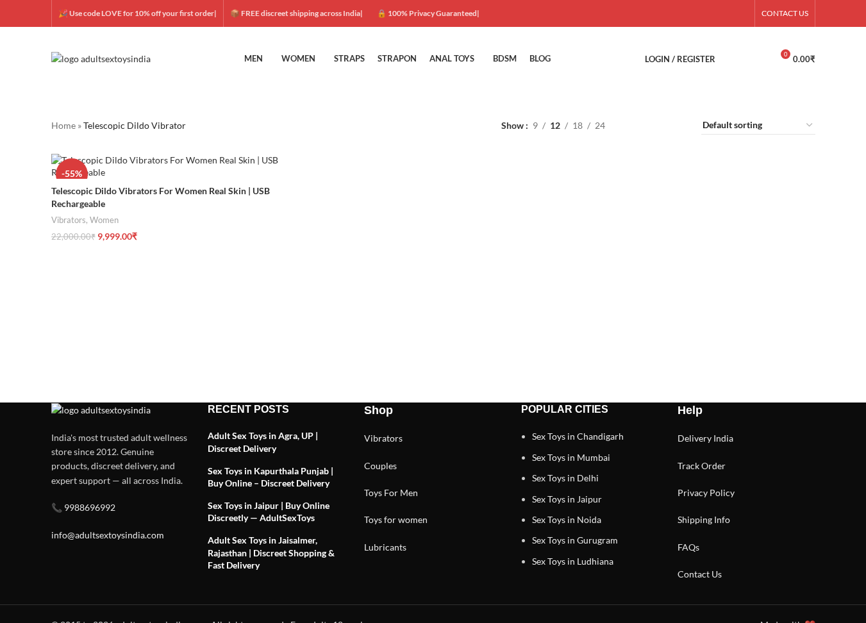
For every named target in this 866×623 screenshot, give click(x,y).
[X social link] (694, 13)
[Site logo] (101, 58)
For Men (401, 492)
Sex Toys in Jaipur (567, 499)
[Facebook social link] (679, 13)
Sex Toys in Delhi (565, 477)
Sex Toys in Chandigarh (578, 436)
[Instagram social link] (709, 13)
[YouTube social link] (725, 13)
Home (63, 125)
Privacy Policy (706, 492)
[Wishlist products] (756, 59)
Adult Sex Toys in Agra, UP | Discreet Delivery (263, 442)
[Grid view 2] (635, 125)
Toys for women (396, 519)
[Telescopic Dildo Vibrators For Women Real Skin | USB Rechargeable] (174, 166)
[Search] (733, 59)
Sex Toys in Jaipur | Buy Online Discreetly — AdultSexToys (268, 512)
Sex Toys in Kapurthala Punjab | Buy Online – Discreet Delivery (270, 477)
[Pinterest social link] (740, 13)
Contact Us (700, 574)
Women (104, 220)
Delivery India (705, 438)
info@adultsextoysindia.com (107, 534)
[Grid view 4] (676, 125)
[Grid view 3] (655, 125)
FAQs (688, 547)
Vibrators (68, 220)
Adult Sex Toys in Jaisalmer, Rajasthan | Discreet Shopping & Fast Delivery (271, 552)
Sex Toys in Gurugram (575, 540)
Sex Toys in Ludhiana (572, 561)
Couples (380, 465)
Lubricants (385, 547)
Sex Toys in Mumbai (571, 457)
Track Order (702, 465)
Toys (373, 492)
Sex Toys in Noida (566, 519)
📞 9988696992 (83, 507)
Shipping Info (704, 519)
